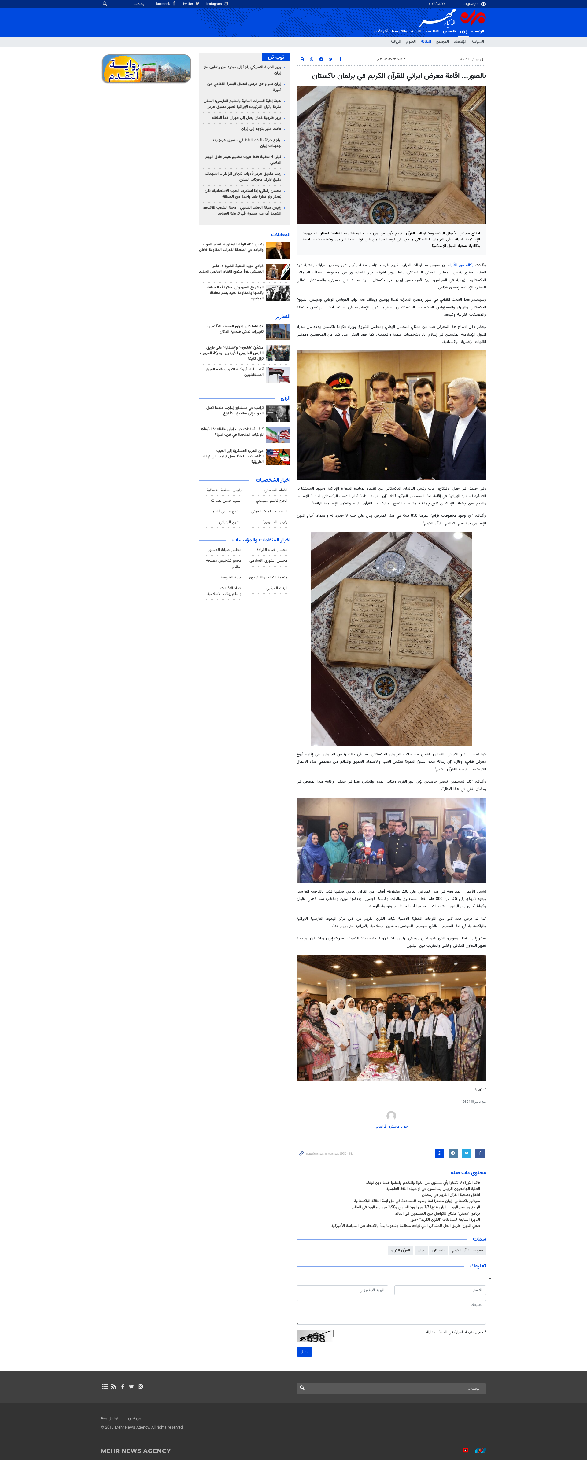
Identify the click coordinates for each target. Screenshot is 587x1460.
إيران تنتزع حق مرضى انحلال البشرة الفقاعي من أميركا (244, 87)
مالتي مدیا (399, 31)
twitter (188, 4)
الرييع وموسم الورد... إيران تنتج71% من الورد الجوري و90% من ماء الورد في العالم (416, 1207)
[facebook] (122, 1387)
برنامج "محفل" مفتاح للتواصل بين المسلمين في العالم (437, 1214)
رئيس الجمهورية (275, 522)
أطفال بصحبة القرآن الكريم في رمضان (451, 1195)
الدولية (416, 31)
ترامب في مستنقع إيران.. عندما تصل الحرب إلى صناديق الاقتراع (235, 410)
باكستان (438, 1250)
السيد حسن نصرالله (226, 501)
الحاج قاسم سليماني (271, 501)
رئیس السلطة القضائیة (224, 490)
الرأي (285, 398)
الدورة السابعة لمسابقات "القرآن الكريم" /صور (445, 1220)
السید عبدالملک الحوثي (269, 511)
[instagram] (140, 1387)
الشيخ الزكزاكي (230, 522)
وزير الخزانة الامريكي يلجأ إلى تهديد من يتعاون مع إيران (242, 70)
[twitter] (131, 1387)
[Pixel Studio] (462, 1450)
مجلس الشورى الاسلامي (268, 561)
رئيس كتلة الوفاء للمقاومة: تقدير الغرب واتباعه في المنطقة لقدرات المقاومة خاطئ (231, 247)
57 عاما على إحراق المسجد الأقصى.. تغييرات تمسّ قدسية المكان (235, 329)
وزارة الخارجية (231, 577)
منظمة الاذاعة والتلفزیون (268, 577)
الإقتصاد (460, 42)
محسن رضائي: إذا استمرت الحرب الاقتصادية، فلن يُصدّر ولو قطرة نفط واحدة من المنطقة (243, 194)
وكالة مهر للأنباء (461, 265)
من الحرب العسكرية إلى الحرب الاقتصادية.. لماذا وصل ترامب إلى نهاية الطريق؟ (233, 456)
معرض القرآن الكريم (467, 1250)
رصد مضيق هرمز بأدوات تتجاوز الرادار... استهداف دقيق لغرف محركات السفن (243, 177)
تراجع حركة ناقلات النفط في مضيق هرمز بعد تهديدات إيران (246, 143)
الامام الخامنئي (275, 490)
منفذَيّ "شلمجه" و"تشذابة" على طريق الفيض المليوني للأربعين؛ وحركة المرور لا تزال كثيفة (231, 353)
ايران (421, 1250)
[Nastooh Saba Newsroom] (477, 1450)
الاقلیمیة (432, 31)
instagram (214, 4)
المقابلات (280, 235)
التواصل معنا (110, 1418)
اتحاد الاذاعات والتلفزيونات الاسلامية (224, 591)
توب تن (276, 57)
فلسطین (449, 31)
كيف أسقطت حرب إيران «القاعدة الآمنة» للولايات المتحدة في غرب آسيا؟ (232, 432)
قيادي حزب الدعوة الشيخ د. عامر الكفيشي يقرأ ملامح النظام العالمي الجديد (231, 269)
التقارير (282, 317)
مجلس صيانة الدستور (225, 550)
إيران (463, 31)
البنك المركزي (276, 588)
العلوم (411, 42)
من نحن (134, 1418)
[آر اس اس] (113, 1387)
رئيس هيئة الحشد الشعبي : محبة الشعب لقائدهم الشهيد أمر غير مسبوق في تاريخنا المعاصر (242, 211)
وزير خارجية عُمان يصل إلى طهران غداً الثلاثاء (246, 118)
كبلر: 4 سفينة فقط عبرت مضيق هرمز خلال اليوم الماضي (243, 160)
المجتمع (442, 42)
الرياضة (395, 42)
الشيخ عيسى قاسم (227, 511)
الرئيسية (477, 31)
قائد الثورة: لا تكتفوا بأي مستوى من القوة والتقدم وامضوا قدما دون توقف (423, 1183)
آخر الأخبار (380, 31)
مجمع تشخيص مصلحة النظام (224, 564)
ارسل (304, 1351)
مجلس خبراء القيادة (272, 550)
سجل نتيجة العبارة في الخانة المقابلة (456, 1332)
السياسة (477, 42)
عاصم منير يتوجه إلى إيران (261, 129)
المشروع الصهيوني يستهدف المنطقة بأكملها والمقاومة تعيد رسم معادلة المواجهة (235, 293)
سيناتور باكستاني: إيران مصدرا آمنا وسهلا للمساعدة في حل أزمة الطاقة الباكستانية (417, 1201)
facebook (163, 4)
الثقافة (426, 42)
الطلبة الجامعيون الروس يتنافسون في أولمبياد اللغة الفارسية (433, 1189)
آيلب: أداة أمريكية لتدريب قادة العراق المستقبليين (235, 372)
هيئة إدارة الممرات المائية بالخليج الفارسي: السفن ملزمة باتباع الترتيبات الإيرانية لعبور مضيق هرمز (242, 104)
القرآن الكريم (400, 1250)
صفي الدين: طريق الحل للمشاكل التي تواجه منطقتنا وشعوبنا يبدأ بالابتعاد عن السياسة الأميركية (405, 1226)
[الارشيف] (105, 1387)
